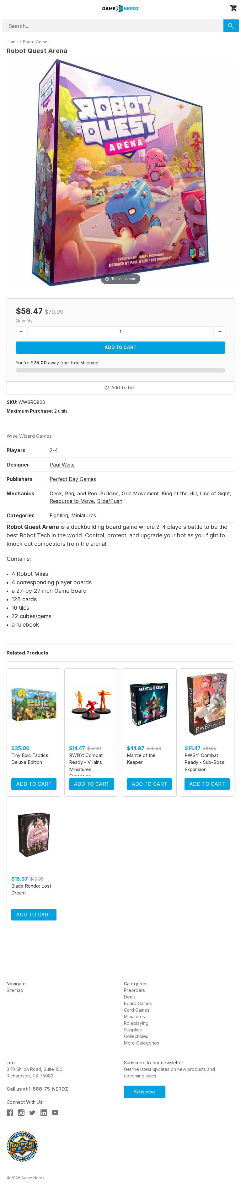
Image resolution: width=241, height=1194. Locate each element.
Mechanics (20, 493)
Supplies (133, 1029)
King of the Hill (179, 493)
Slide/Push (109, 501)
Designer (18, 464)
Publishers (20, 479)
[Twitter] (32, 1112)
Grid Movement (140, 493)
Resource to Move (72, 501)
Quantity (24, 320)
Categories (21, 515)
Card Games (136, 1010)
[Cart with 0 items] (234, 8)
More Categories (141, 1042)
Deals (130, 996)
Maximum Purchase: (30, 411)
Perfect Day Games (73, 479)
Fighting (59, 515)
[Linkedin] (43, 1112)
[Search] (231, 25)
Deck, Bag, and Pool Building (84, 493)
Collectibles (136, 1036)
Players (16, 450)
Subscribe (144, 1091)
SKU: (12, 402)
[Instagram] (21, 1112)
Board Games (138, 1003)
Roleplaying (136, 1023)
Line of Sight (215, 493)
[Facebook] (10, 1112)
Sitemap (15, 990)
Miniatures (83, 515)
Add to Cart (34, 784)
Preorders (134, 990)
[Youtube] (55, 1112)
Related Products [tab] (27, 653)
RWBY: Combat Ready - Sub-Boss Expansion (204, 762)
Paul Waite (62, 464)
